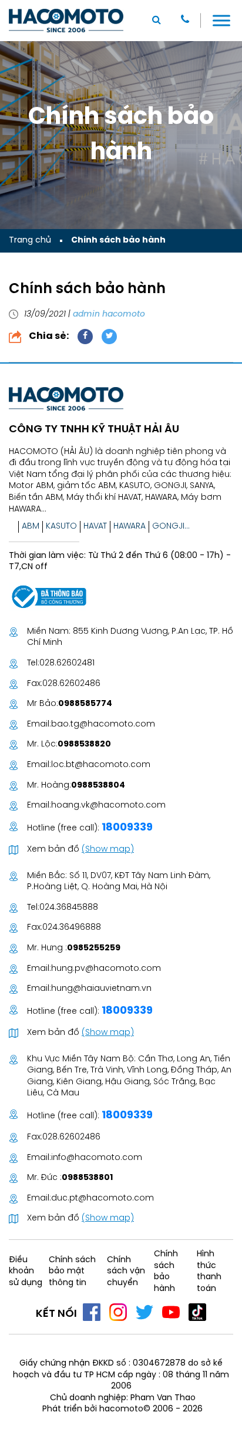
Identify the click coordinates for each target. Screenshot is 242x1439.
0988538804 (98, 785)
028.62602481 (67, 663)
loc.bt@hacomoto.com (100, 765)
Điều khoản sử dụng (25, 1271)
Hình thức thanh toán (209, 1271)
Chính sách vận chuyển (126, 1271)
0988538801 (87, 1178)
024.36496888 (71, 927)
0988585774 (85, 704)
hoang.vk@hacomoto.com (108, 805)
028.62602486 (71, 684)
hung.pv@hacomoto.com (106, 968)
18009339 (126, 827)
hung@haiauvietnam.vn (101, 988)
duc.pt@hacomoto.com (102, 1198)
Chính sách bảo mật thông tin (72, 1271)
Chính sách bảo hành (118, 240)
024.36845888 (68, 907)
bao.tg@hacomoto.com (103, 724)
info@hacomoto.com (96, 1158)
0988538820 (84, 744)
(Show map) (108, 849)
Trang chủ (30, 240)
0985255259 (93, 948)
